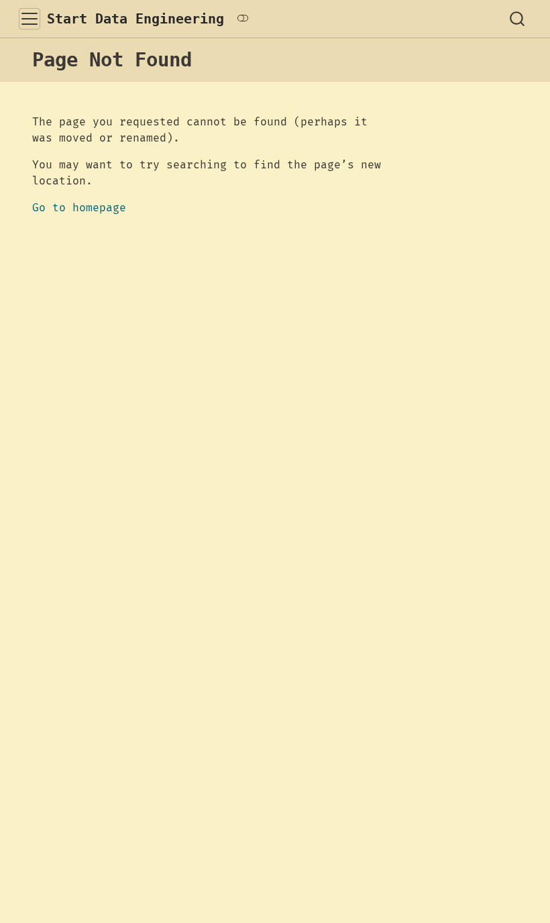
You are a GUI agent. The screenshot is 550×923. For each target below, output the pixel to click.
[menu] (29, 19)
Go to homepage (79, 208)
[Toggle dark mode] (243, 18)
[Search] (517, 18)
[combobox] (517, 18)
